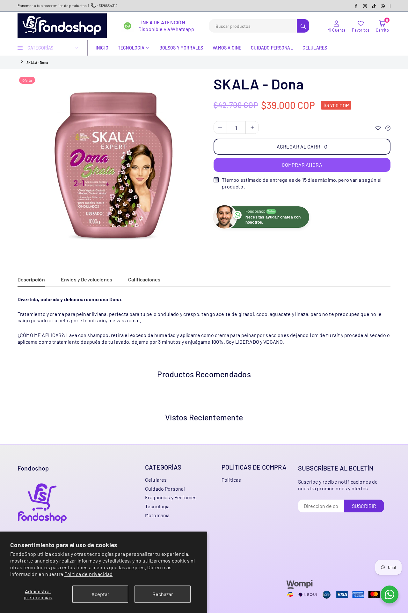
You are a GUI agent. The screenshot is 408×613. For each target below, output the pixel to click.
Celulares (314, 47)
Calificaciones (144, 279)
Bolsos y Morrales (181, 47)
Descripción (31, 279)
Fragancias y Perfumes (171, 497)
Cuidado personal (272, 47)
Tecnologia (131, 47)
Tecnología (157, 506)
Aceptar (100, 594)
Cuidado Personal (165, 489)
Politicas (231, 480)
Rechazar (162, 594)
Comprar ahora (302, 165)
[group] (108, 166)
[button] (382, 25)
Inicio (102, 47)
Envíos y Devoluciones (86, 279)
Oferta (27, 80)
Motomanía (157, 515)
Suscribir (364, 506)
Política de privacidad (88, 574)
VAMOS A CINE (227, 47)
